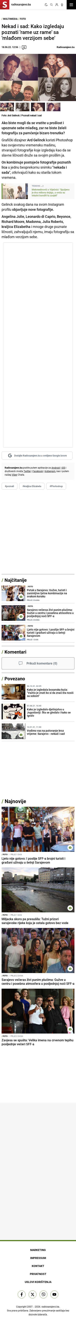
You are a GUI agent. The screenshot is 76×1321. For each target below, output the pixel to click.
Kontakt (38, 1266)
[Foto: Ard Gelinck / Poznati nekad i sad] (7, 107)
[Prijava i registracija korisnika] (56, 4)
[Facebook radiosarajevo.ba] (22, 1294)
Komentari (15, 652)
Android (55, 467)
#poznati (9, 486)
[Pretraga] (51, 4)
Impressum (38, 1258)
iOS (63, 467)
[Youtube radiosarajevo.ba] (54, 1294)
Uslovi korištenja (38, 1282)
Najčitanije (15, 580)
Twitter (27, 471)
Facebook (38, 471)
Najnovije (15, 801)
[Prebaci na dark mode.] (46, 4)
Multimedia (10, 18)
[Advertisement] (38, 532)
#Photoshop (56, 486)
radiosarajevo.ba (50, 1306)
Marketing (38, 1250)
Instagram (50, 471)
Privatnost (38, 1274)
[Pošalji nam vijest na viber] (43, 1294)
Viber (14, 474)
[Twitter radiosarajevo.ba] (32, 1294)
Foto (23, 18)
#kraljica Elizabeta (32, 486)
